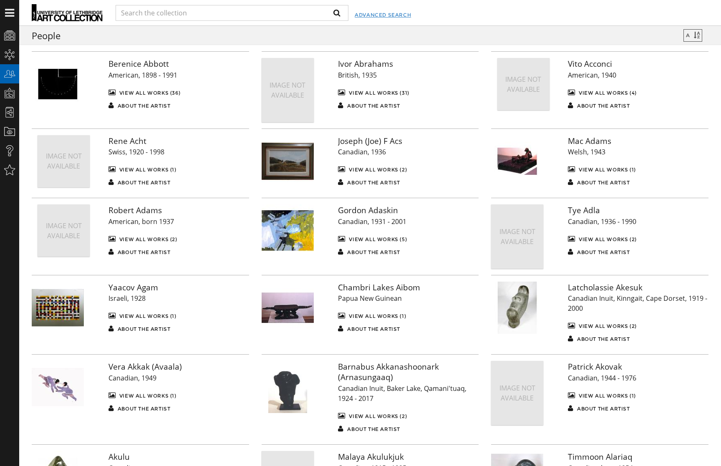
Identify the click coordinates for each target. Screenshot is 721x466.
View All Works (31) (378, 93)
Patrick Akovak (595, 366)
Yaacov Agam (133, 287)
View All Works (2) (377, 169)
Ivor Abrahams (365, 63)
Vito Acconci (590, 63)
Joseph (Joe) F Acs (370, 141)
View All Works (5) (377, 239)
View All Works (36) (149, 93)
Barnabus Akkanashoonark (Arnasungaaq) (388, 372)
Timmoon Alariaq (600, 456)
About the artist (143, 106)
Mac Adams (589, 141)
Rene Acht (127, 141)
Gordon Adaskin (368, 210)
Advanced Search (383, 15)
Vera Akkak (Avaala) (145, 366)
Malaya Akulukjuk (371, 456)
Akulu (119, 456)
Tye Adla (584, 210)
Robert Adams (135, 210)
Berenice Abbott (138, 63)
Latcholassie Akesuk (605, 287)
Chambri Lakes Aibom (379, 287)
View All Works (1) (147, 169)
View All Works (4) (606, 93)
